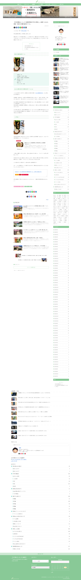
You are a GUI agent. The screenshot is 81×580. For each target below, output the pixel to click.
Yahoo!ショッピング (25, 174)
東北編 (23, 186)
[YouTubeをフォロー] (31, 196)
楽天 (20, 174)
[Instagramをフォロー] (29, 196)
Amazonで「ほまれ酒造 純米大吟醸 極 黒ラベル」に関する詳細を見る (28, 171)
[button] (26, 27)
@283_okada (23, 30)
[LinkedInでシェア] (24, 27)
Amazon (17, 174)
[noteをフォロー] (33, 196)
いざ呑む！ (57, 386)
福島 (31, 186)
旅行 (25, 186)
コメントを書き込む (31, 267)
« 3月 (52, 572)
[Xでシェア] (14, 27)
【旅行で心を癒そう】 (17, 186)
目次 (30, 43)
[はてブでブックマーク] (18, 27)
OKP (61, 34)
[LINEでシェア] (20, 27)
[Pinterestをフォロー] (35, 196)
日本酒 (28, 186)
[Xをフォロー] (27, 196)
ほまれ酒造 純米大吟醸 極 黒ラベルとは (31, 47)
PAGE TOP (41, 553)
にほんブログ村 (15, 560)
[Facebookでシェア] (16, 27)
